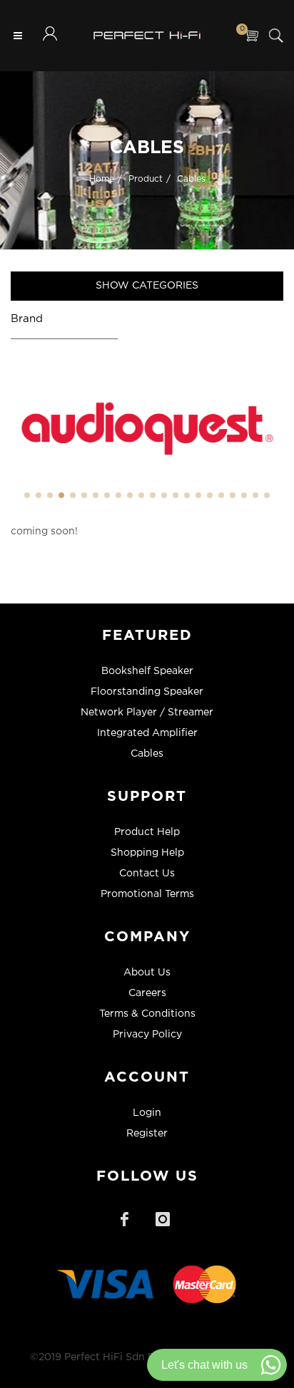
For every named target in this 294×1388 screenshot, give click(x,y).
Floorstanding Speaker (147, 692)
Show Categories (147, 285)
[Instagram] (162, 1219)
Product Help (147, 832)
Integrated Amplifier (147, 733)
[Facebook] (124, 1219)
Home (101, 178)
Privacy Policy (147, 1034)
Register (147, 1133)
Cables (191, 178)
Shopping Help (147, 853)
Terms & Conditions (147, 1014)
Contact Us (147, 873)
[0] (251, 36)
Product (145, 178)
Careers (147, 993)
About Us (147, 972)
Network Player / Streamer (147, 712)
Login (147, 1113)
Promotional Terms (147, 894)
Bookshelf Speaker (147, 671)
